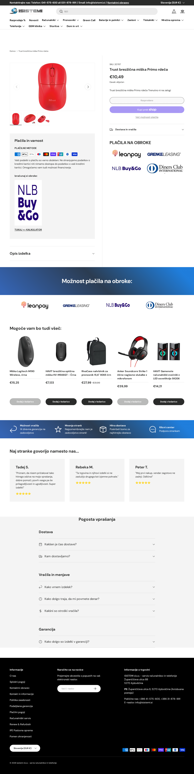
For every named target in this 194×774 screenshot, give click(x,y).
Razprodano (147, 100)
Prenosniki (69, 20)
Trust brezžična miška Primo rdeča (33, 51)
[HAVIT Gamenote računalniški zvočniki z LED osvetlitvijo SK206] (168, 351)
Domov (13, 51)
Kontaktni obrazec (20, 688)
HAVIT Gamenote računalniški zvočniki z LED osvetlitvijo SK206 (166, 375)
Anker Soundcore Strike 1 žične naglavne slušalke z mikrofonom (132, 375)
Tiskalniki (148, 20)
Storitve (54, 26)
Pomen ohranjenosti (21, 736)
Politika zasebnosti (20, 700)
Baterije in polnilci (109, 20)
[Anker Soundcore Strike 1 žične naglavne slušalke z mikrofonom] (132, 351)
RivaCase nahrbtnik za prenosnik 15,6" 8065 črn (96, 373)
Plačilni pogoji (17, 712)
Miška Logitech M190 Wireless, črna (22, 373)
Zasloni (131, 20)
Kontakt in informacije (22, 694)
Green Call (89, 20)
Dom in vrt (73, 26)
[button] (182, 11)
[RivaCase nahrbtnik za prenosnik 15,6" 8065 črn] (97, 351)
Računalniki (48, 20)
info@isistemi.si (144, 702)
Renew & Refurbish (20, 724)
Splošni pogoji (17, 681)
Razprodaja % (17, 20)
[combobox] (107, 11)
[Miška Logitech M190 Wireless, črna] (25, 351)
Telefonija (15, 26)
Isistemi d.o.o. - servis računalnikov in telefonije (37, 763)
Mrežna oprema (171, 20)
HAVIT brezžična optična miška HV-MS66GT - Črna (61, 373)
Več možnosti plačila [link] (146, 117)
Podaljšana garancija (21, 706)
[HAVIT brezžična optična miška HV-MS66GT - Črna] (61, 351)
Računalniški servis (20, 718)
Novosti (33, 20)
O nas (13, 675)
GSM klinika (35, 26)
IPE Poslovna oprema (21, 730)
